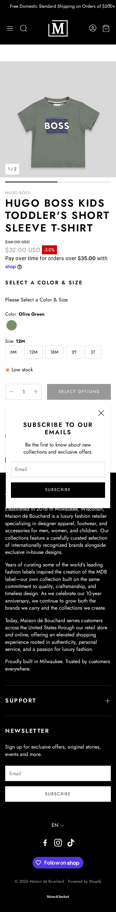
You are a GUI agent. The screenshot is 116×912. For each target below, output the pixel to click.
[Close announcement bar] (109, 5)
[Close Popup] (101, 414)
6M (13, 352)
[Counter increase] (36, 391)
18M (54, 352)
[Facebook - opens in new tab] (45, 843)
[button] (10, 28)
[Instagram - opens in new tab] (58, 843)
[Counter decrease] (11, 391)
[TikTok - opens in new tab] (71, 843)
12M (33, 352)
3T (93, 352)
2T (74, 352)
